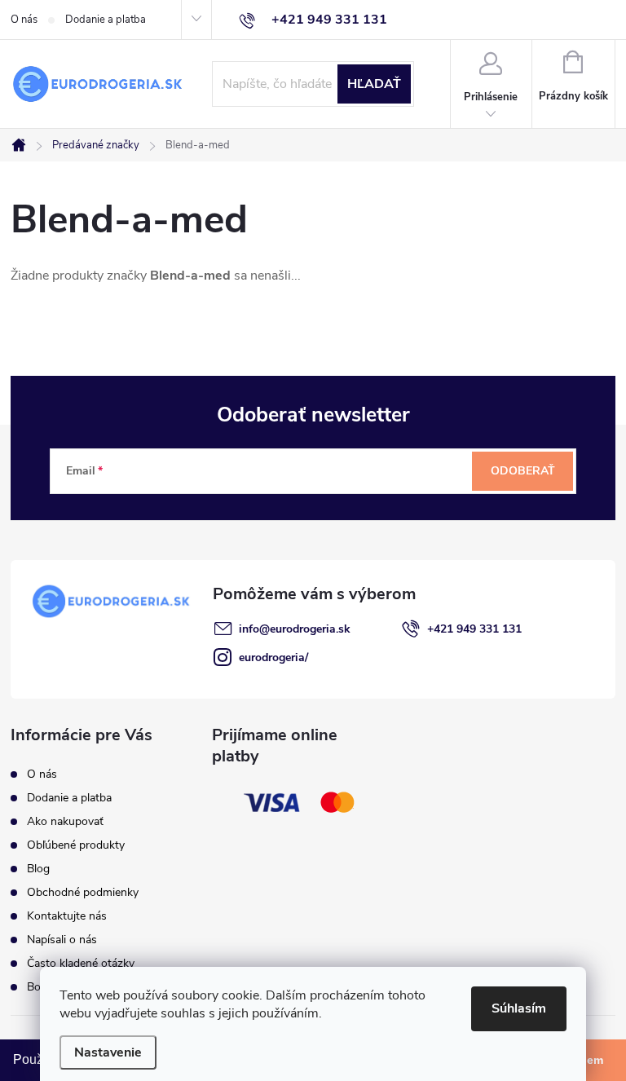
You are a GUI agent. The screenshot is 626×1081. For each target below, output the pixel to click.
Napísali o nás (62, 939)
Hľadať (374, 84)
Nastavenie (108, 1052)
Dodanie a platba (105, 19)
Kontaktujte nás (67, 916)
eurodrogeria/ (273, 657)
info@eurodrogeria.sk (294, 629)
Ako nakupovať (65, 821)
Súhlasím (519, 1008)
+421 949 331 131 (474, 629)
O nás (24, 19)
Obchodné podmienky (83, 892)
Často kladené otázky (80, 963)
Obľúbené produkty (76, 845)
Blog (38, 868)
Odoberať (523, 471)
